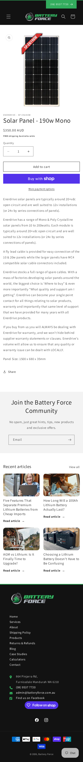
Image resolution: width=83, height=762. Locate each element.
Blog (13, 649)
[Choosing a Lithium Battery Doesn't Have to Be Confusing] (61, 539)
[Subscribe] (69, 440)
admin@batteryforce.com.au (35, 692)
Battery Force (45, 754)
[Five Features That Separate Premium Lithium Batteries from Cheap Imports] (21, 485)
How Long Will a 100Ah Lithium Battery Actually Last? (60, 505)
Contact (15, 665)
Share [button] (12, 372)
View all (74, 467)
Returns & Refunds (22, 643)
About (14, 627)
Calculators (18, 659)
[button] (8, 16)
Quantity (8, 143)
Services (15, 622)
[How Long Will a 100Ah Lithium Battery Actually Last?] (61, 485)
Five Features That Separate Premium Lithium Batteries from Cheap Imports (20, 507)
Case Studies (18, 654)
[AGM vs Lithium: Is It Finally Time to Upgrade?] (21, 539)
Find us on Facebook (30, 698)
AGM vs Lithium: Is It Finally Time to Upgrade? (18, 559)
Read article (14, 521)
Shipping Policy (20, 632)
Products (16, 638)
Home (14, 616)
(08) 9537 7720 (26, 687)
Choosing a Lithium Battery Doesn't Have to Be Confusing (61, 559)
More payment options (42, 188)
